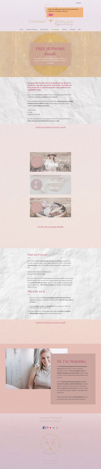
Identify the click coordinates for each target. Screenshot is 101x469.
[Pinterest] (50, 428)
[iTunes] (57, 428)
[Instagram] (47, 428)
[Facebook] (44, 428)
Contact (78, 3)
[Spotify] (53, 428)
